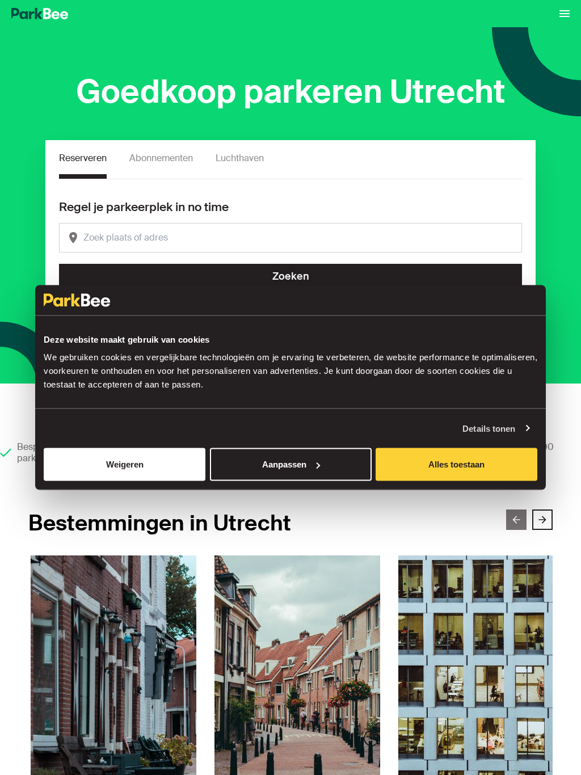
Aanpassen (284, 464)
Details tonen (488, 428)
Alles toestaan (456, 464)
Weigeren (125, 464)
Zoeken (290, 276)
